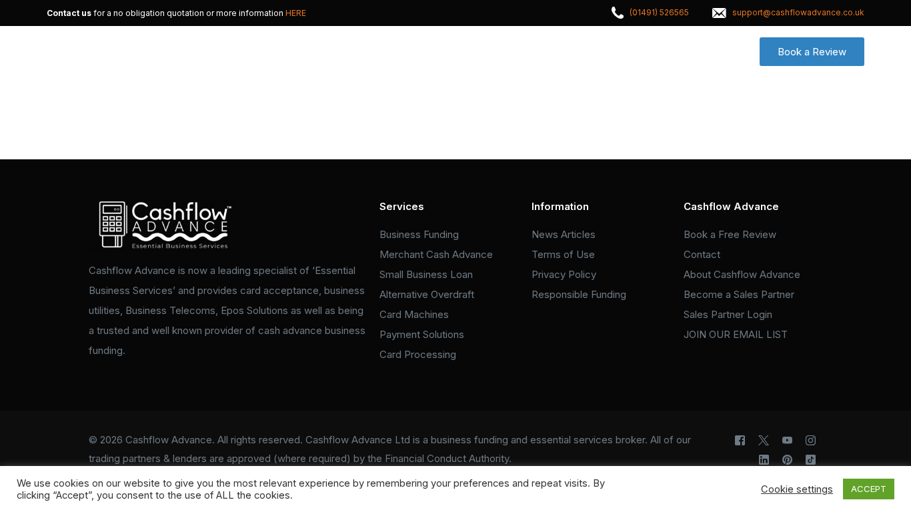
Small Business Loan (426, 274)
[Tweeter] (764, 440)
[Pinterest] (787, 459)
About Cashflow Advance (742, 274)
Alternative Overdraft (426, 294)
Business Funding (419, 234)
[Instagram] (810, 440)
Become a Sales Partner (739, 294)
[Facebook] (740, 440)
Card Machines (414, 314)
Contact (702, 254)
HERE (295, 13)
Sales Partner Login (728, 314)
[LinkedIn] (764, 459)
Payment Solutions (421, 334)
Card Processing (417, 354)
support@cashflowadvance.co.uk (798, 13)
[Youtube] (787, 440)
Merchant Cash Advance (436, 254)
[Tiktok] (810, 459)
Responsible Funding (579, 294)
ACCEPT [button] (868, 488)
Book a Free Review (730, 234)
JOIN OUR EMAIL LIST (736, 334)
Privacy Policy (564, 274)
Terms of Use (563, 254)
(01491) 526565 (659, 13)
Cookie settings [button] (797, 489)
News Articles (564, 234)
